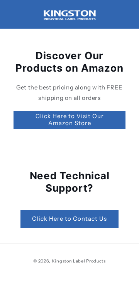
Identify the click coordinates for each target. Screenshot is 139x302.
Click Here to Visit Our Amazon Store (70, 119)
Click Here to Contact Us (69, 218)
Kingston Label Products (79, 261)
